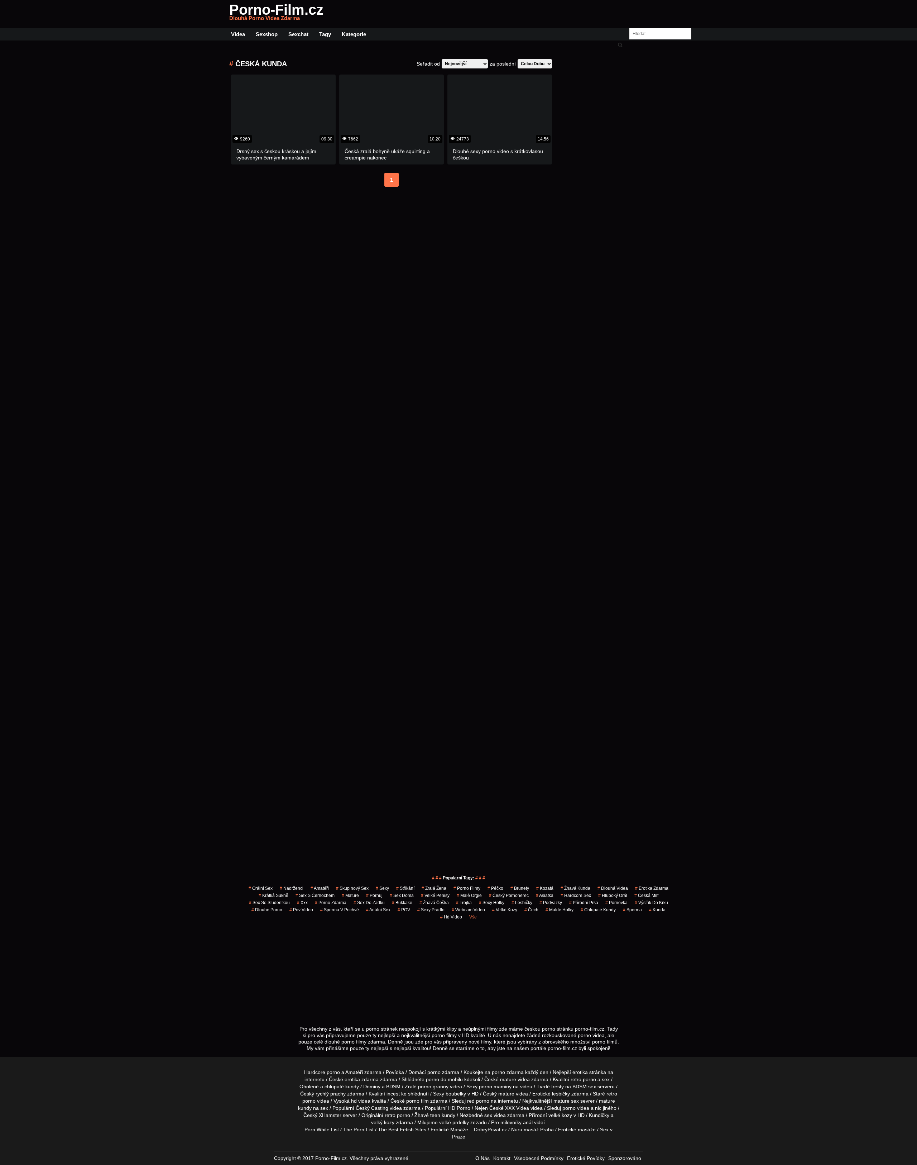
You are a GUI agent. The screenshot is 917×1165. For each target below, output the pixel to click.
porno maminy (495, 1086)
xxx (302, 902)
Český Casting (372, 1108)
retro (390, 1115)
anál (528, 1122)
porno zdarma (330, 902)
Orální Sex (261, 888)
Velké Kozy (504, 909)
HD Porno (459, 1108)
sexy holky (491, 902)
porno (434, 1072)
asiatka (544, 895)
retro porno (583, 1079)
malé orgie (469, 895)
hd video (451, 917)
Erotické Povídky (586, 1158)
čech (531, 909)
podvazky (550, 902)
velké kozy (560, 1115)
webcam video (468, 909)
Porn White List (321, 1129)
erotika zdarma (651, 888)
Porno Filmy (466, 888)
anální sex (378, 909)
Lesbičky (522, 902)
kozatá (544, 888)
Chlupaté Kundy (598, 909)
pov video (301, 909)
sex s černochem (315, 895)
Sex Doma (402, 895)
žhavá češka (434, 902)
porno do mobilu (444, 1079)
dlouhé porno (266, 909)
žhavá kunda (575, 888)
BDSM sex (584, 1086)
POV (404, 909)
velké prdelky (454, 1122)
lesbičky (561, 1094)
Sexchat (298, 34)
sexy (382, 888)
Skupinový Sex (352, 888)
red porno (478, 1101)
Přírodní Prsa (583, 902)
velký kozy (382, 1122)
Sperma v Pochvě (339, 909)
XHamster (330, 1115)
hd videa (360, 1101)
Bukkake (402, 902)
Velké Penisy (435, 895)
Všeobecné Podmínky (538, 1158)
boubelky (456, 1094)
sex (488, 1115)
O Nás (482, 1158)
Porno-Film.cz (276, 14)
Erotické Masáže (449, 1129)
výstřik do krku (651, 902)
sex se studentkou (269, 902)
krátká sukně (273, 895)
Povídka (395, 1072)
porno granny (433, 1086)
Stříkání (405, 888)
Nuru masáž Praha (532, 1129)
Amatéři (320, 888)
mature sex (566, 1101)
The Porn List (358, 1129)
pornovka (616, 902)
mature (508, 1079)
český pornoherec (509, 895)
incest (393, 1094)
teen (435, 1115)
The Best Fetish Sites (402, 1129)
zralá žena (434, 888)
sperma (632, 909)
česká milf (646, 895)
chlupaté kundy (342, 1086)
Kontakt (501, 1158)
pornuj (374, 895)
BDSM (393, 1086)
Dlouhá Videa (612, 888)
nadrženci (291, 888)
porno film (417, 1101)
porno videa (575, 1108)
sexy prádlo (431, 909)
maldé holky (559, 909)
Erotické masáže (577, 1129)
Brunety (519, 888)
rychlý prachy (331, 1094)
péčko (495, 888)
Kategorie (354, 34)
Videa (238, 34)
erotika (580, 1072)
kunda (657, 909)
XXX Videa (517, 1108)
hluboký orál (612, 895)
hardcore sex (576, 895)
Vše (473, 917)
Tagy (325, 34)
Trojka (464, 902)
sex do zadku (369, 902)
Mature (350, 895)
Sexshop (267, 34)
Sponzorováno (624, 1158)
